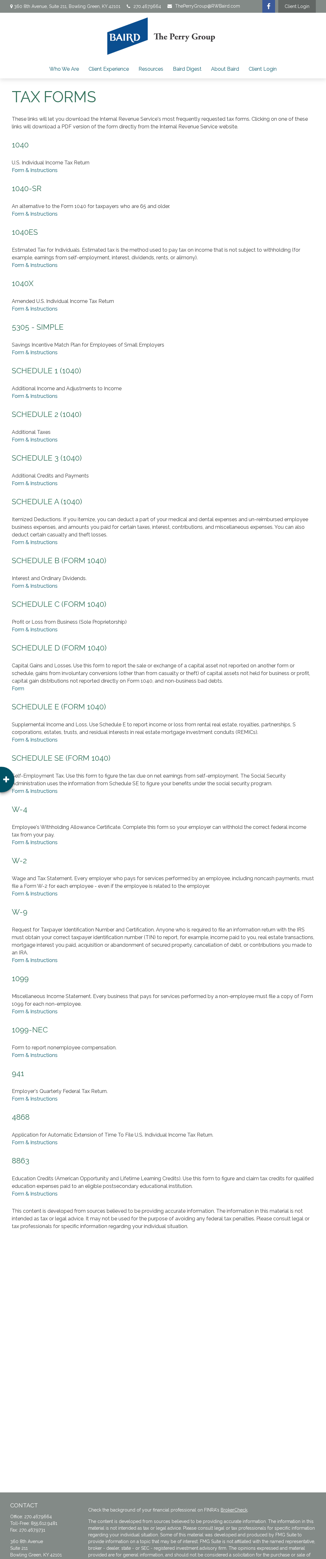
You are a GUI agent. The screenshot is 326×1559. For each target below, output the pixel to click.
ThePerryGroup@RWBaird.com (207, 6)
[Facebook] (268, 6)
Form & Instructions (35, 170)
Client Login (297, 6)
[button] (64, 69)
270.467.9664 (147, 6)
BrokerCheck (234, 1509)
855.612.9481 (44, 1523)
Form (18, 689)
